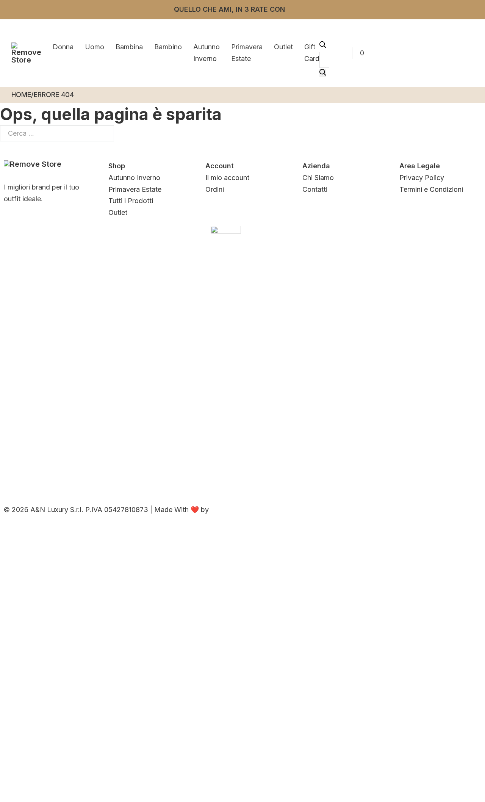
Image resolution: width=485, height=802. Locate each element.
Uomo (94, 47)
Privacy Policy (421, 178)
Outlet (283, 47)
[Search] (322, 73)
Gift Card (311, 53)
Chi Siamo (318, 178)
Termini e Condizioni (431, 189)
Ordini (214, 189)
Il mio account (227, 178)
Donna (63, 47)
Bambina (129, 47)
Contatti (314, 189)
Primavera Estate (247, 53)
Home (21, 95)
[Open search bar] (322, 46)
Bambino (168, 47)
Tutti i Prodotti (130, 201)
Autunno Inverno (206, 53)
